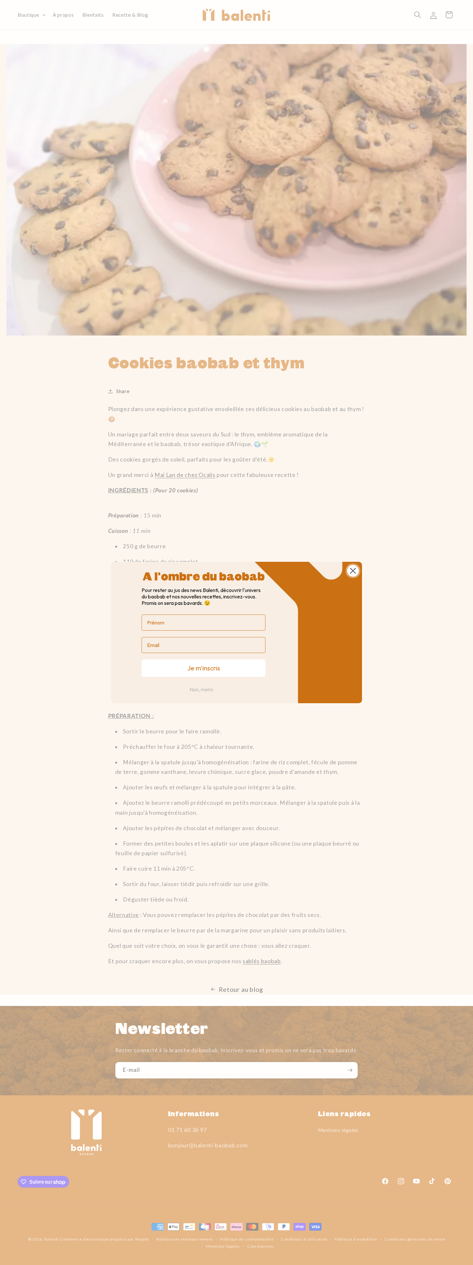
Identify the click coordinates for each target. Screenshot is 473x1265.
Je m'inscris (203, 668)
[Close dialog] (353, 570)
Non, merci (201, 689)
